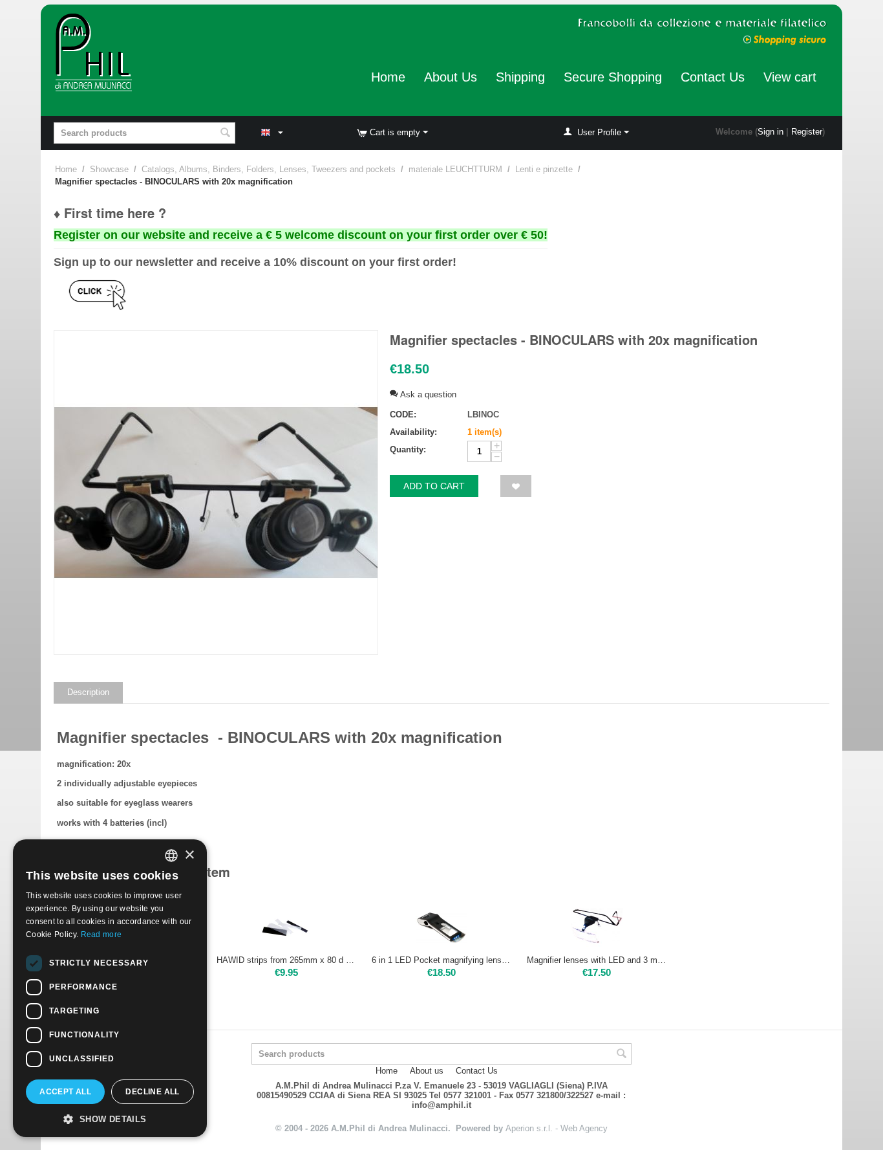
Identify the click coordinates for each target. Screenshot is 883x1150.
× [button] (189, 855)
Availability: (413, 432)
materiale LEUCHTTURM (455, 169)
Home (388, 77)
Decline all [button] (152, 1091)
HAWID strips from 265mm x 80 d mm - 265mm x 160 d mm (286, 960)
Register (806, 132)
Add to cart (434, 486)
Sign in (770, 132)
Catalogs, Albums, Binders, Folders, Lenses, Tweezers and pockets (269, 169)
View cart (789, 77)
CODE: (403, 414)
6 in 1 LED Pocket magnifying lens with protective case (441, 960)
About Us (450, 77)
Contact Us (713, 77)
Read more (101, 934)
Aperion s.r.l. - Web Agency (556, 1128)
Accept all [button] (65, 1091)
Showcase (109, 169)
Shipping (520, 77)
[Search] (225, 134)
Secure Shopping (613, 77)
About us (426, 1071)
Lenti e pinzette (544, 169)
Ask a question (427, 394)
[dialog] (110, 988)
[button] (110, 1118)
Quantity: (408, 449)
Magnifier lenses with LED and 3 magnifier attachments (596, 960)
